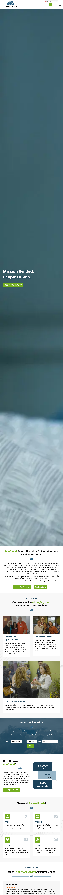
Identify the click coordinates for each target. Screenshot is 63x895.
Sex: (25, 741)
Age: (39, 741)
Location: (7, 741)
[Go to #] (16, 636)
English (49, 1)
